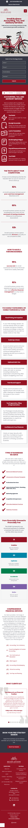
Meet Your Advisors (7, 771)
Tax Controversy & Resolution (15, 656)
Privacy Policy (14, 817)
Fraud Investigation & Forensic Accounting (21, 773)
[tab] (8, 722)
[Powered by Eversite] (14, 822)
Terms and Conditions (14, 818)
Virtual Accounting (15, 669)
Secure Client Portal (14, 4)
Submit (14, 81)
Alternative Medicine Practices (14, 504)
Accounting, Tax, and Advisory (20, 92)
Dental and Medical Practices (14, 471)
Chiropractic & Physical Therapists (15, 477)
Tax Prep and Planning (16, 673)
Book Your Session (14, 747)
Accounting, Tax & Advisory (17, 645)
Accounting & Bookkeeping (17, 665)
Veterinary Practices (11, 509)
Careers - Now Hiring (7, 776)
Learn (7, 774)
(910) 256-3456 (15, 800)
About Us (7, 769)
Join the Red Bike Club (16, 1)
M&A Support (13, 661)
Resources (7, 784)
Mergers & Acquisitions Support (21, 782)
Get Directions (15, 798)
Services (11, 93)
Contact (7, 779)
